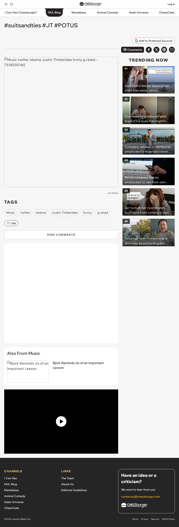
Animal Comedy (14, 496)
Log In (171, 4)
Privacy (144, 519)
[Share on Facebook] (149, 50)
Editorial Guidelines (74, 490)
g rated (102, 213)
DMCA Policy (168, 519)
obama (41, 213)
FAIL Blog (10, 484)
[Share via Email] (172, 50)
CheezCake (11, 508)
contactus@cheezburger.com (140, 496)
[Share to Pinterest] (164, 50)
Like (13, 223)
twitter (25, 213)
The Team (67, 478)
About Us (67, 484)
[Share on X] (156, 50)
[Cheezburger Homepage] (90, 4)
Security (155, 519)
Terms (135, 519)
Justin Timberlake (64, 213)
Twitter (114, 193)
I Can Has (10, 478)
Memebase (11, 490)
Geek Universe (14, 502)
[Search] (11, 4)
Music (10, 213)
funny (87, 213)
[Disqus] (61, 295)
